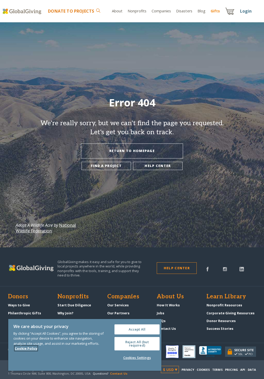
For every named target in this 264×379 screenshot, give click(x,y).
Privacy (188, 370)
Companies (161, 11)
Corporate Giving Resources (230, 313)
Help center (158, 165)
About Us (170, 296)
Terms (217, 370)
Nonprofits (137, 11)
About (117, 11)
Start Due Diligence (74, 305)
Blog (201, 11)
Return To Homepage (132, 150)
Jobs (160, 313)
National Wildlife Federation (46, 228)
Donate (71, 11)
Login (246, 11)
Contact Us (166, 328)
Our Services (118, 305)
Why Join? (65, 313)
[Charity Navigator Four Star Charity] (174, 351)
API (242, 370)
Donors (18, 296)
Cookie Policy (26, 348)
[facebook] (208, 269)
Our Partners (118, 313)
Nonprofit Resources (224, 305)
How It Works (168, 305)
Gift (215, 11)
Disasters (184, 11)
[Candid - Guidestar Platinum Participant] (191, 351)
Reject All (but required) (137, 344)
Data (252, 370)
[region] (84, 345)
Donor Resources (221, 320)
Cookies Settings (137, 357)
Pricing (231, 370)
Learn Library (226, 296)
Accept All (137, 329)
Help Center (177, 268)
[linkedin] (242, 269)
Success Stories (220, 328)
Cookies (203, 370)
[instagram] (225, 269)
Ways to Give (19, 305)
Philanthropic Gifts (24, 313)
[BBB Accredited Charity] (212, 351)
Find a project (106, 165)
